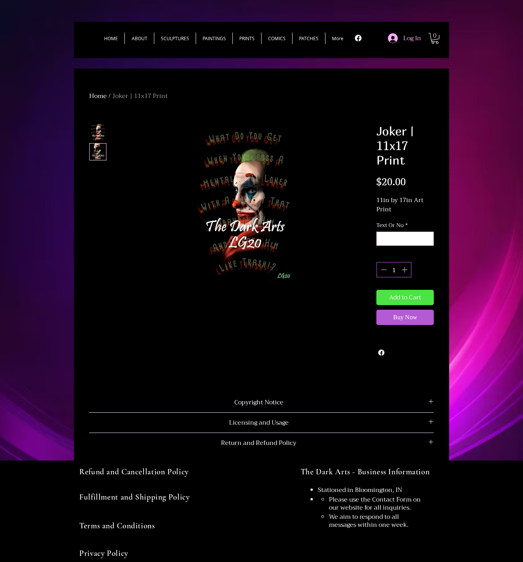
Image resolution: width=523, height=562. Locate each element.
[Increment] (405, 270)
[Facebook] (358, 38)
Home (98, 96)
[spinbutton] (394, 270)
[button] (175, 38)
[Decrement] (383, 270)
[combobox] (405, 239)
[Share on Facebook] (381, 352)
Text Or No (392, 225)
